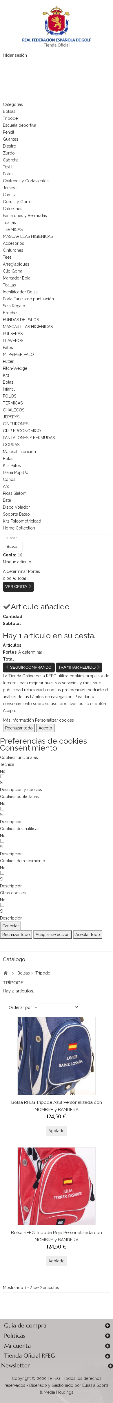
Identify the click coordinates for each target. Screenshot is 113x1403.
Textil (7, 167)
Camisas (11, 194)
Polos (8, 174)
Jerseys (10, 187)
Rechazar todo (19, 728)
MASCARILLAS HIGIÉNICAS (28, 236)
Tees (7, 257)
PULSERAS (13, 333)
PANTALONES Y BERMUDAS (29, 437)
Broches (11, 312)
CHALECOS (13, 410)
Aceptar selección (53, 934)
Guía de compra (25, 1325)
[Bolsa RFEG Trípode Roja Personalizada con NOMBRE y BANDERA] (56, 1186)
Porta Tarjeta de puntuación (28, 299)
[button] (21, 789)
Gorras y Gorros (18, 201)
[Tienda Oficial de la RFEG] (56, 26)
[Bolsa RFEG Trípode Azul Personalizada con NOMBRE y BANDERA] (56, 1056)
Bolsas (9, 111)
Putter (8, 361)
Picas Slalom (15, 493)
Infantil (9, 389)
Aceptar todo (87, 934)
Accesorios (13, 243)
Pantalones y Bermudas (25, 215)
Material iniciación (19, 451)
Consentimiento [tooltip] (28, 747)
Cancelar (10, 926)
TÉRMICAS (13, 229)
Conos (9, 479)
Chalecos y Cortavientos (26, 181)
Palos (8, 347)
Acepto (45, 728)
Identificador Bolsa (20, 292)
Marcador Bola (16, 278)
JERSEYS (11, 417)
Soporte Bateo (16, 514)
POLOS (9, 396)
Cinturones (13, 250)
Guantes (10, 139)
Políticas (14, 1335)
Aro (6, 486)
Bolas (8, 382)
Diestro (9, 146)
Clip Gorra (12, 271)
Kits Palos (12, 465)
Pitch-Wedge (15, 368)
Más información (18, 720)
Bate (7, 500)
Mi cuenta (17, 1345)
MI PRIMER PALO (18, 354)
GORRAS (11, 444)
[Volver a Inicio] (5, 973)
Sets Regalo (14, 306)
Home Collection (19, 528)
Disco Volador (16, 507)
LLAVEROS (13, 340)
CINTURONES (15, 424)
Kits (6, 375)
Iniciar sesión (15, 55)
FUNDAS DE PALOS (21, 319)
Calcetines (12, 208)
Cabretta (11, 160)
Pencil (8, 132)
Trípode (10, 118)
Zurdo (9, 153)
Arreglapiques (16, 264)
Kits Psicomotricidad (22, 521)
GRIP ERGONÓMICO (22, 431)
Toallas (9, 222)
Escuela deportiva (19, 125)
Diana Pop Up (15, 472)
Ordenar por (20, 1007)
